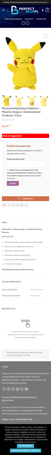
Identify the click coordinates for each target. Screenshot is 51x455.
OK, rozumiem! (25, 446)
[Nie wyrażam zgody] (47, 440)
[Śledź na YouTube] (26, 389)
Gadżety (29, 19)
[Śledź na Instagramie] (9, 389)
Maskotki (41, 19)
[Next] (45, 63)
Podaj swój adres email (15, 159)
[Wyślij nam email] (17, 389)
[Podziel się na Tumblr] (26, 205)
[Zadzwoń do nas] (22, 389)
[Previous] (6, 63)
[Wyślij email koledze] (17, 205)
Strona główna (13, 19)
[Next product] (23, 23)
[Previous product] (27, 23)
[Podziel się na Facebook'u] (9, 205)
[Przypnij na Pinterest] (22, 205)
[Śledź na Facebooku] (4, 389)
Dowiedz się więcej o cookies (25, 450)
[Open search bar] (8, 11)
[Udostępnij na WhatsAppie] (4, 205)
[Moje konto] (42, 10)
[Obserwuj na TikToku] (13, 389)
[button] (3, 10)
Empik (30, 419)
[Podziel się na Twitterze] (13, 205)
